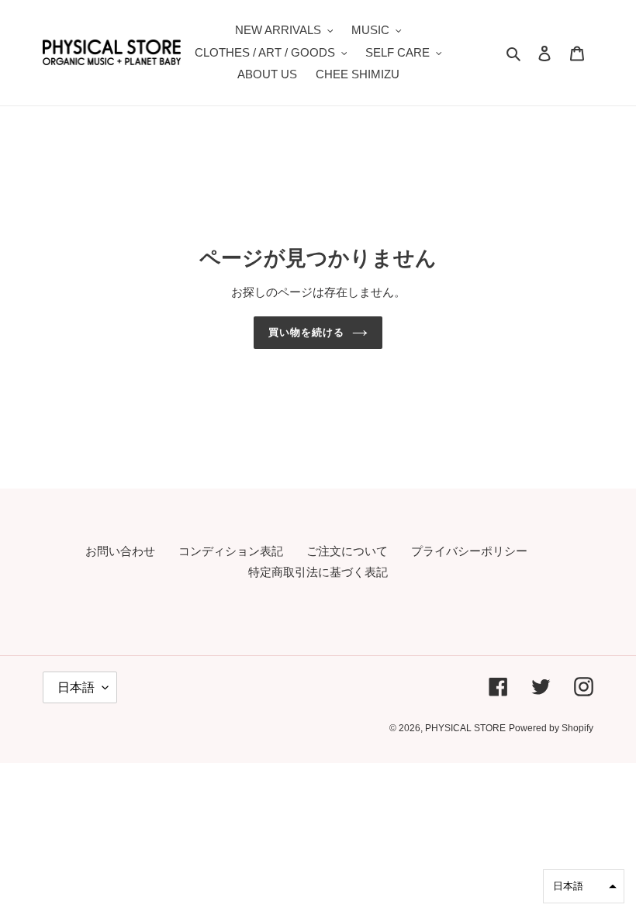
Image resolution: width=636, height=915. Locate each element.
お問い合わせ (120, 551)
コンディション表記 (230, 551)
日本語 (76, 687)
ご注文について (347, 551)
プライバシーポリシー (469, 551)
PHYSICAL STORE (465, 728)
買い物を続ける (306, 332)
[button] (583, 886)
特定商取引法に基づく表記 (318, 571)
